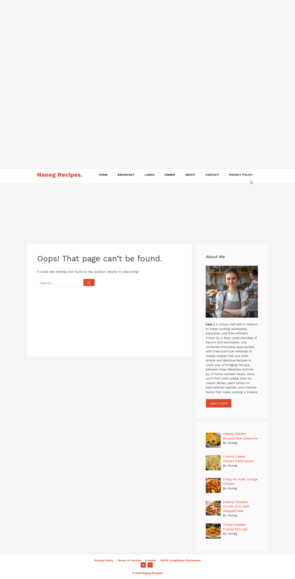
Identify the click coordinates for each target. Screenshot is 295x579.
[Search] (89, 282)
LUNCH (150, 174)
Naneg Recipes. (59, 174)
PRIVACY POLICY (241, 174)
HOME (103, 174)
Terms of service (129, 560)
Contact (150, 560)
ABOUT (190, 174)
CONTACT (212, 174)
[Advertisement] (120, 28)
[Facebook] (150, 565)
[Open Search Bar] (251, 182)
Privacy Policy (103, 560)
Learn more (218, 403)
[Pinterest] (143, 565)
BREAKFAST (126, 174)
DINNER (170, 174)
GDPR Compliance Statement (180, 560)
